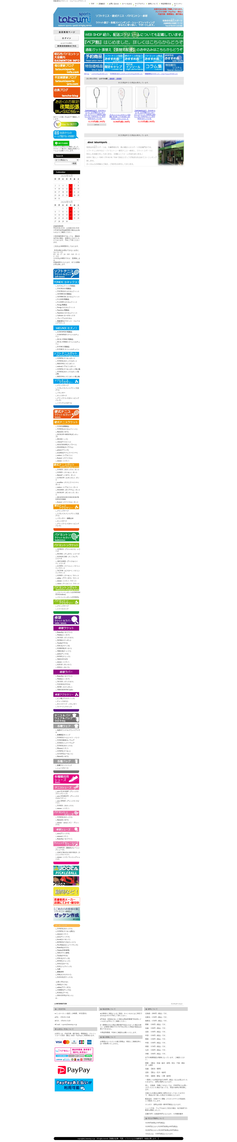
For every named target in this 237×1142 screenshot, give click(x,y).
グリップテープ (63, 385)
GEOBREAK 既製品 (64, 294)
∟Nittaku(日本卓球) (62, 950)
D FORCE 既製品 (63, 347)
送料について (153, 4)
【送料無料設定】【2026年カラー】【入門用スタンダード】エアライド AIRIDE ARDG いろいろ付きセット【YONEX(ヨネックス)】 (144, 115)
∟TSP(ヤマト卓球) (62, 953)
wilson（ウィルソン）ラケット (68, 584)
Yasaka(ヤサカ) (62, 643)
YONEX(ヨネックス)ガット (67, 361)
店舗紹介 (102, 4)
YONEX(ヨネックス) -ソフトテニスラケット (126, 74)
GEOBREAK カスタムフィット (68, 297)
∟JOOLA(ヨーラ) (61, 964)
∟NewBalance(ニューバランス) (66, 945)
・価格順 (111, 79)
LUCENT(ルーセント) (65, 754)
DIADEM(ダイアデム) (65, 447)
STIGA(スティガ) (63, 646)
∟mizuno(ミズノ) (61, 934)
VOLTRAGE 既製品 (64, 289)
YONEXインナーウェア (65, 743)
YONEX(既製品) (63, 426)
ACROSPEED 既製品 (64, 332)
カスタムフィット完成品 (66, 286)
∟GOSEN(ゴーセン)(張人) (65, 931)
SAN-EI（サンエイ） (64, 665)
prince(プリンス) (63, 450)
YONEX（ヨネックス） (65, 806)
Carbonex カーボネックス (66, 315)
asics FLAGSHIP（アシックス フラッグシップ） (67, 792)
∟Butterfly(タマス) (62, 947)
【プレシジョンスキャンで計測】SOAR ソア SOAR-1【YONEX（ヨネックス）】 (120, 117)
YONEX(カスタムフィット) (67, 429)
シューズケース (63, 768)
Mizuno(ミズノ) (62, 748)
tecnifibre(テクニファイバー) (67, 453)
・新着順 (118, 79)
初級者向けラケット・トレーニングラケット (161, 74)
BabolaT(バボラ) (63, 432)
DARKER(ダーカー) (64, 648)
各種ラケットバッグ (64, 765)
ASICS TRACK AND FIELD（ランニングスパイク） (67, 854)
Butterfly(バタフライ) (64, 632)
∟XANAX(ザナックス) (64, 977)
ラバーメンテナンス (64, 707)
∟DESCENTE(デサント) (64, 995)
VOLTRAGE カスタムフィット (68, 291)
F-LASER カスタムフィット (67, 302)
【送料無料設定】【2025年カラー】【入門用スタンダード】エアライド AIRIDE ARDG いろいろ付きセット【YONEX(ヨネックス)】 (95, 115)
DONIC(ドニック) (63, 656)
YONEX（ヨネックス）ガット (68, 470)
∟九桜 (57, 969)
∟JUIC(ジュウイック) (63, 966)
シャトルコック (63, 609)
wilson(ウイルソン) (64, 442)
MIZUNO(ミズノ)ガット (66, 364)
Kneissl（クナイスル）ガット (67, 502)
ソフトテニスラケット (99, 74)
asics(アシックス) (63, 833)
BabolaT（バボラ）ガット (66, 475)
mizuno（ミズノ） (63, 461)
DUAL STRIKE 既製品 (65, 339)
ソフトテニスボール (64, 403)
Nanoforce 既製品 (63, 310)
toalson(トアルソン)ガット (66, 366)
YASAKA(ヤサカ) (63, 684)
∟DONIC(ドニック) (62, 961)
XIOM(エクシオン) (64, 640)
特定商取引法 (166, 4)
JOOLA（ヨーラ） (64, 667)
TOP (92, 4)
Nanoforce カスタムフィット (67, 313)
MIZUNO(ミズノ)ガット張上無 (68, 377)
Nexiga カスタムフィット (66, 307)
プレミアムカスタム (64, 318)
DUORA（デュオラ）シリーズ (68, 554)
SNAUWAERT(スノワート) (67, 445)
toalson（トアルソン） (65, 455)
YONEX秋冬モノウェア (65, 740)
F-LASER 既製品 (63, 299)
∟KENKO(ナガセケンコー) (65, 942)
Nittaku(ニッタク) (63, 635)
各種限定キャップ (63, 735)
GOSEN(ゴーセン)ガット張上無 (68, 369)
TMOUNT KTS (62, 659)
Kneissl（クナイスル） (65, 458)
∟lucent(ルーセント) (62, 939)
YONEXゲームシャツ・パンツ (68, 738)
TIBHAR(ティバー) (64, 651)
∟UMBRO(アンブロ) (63, 990)
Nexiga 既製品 (62, 305)
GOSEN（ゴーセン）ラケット (68, 575)
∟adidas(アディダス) (62, 987)
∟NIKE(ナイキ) (61, 985)
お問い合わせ (114, 4)
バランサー (61, 393)
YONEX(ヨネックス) (64, 746)
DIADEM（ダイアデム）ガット (68, 490)
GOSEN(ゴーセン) (63, 751)
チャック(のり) (62, 701)
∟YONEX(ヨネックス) (63, 929)
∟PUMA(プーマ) (61, 993)
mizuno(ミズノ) (62, 836)
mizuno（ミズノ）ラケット (67, 581)
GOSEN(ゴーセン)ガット (66, 358)
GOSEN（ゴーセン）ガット (67, 472)
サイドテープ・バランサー (67, 704)
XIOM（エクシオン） (65, 687)
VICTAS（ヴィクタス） (65, 638)
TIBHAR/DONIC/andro (65, 690)
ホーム (86, 74)
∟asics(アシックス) (62, 937)
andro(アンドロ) (62, 654)
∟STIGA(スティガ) (62, 958)
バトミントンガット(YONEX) (68, 597)
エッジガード (62, 395)
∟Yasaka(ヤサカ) (61, 956)
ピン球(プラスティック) (66, 698)
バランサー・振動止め (65, 518)
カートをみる (127, 4)
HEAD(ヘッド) (62, 439)
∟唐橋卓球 (59, 972)
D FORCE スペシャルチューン (68, 349)
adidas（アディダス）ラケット (68, 578)
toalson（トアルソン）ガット (67, 487)
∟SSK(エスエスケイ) (63, 975)
